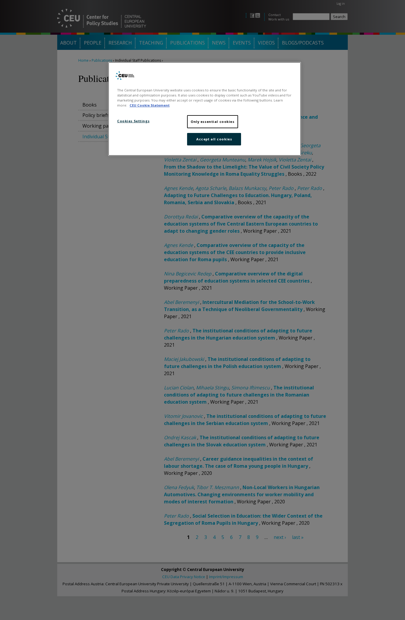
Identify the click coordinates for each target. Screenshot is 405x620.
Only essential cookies (213, 121)
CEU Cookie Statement (150, 105)
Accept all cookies (214, 139)
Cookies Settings (133, 121)
